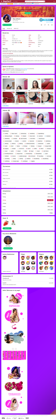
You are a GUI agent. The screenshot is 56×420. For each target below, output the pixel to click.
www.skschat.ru (14, 415)
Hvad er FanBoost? (49, 22)
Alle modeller (3, 3)
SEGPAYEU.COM (25, 415)
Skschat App (36, 3)
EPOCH (20, 415)
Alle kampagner (22, 3)
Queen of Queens (24, 68)
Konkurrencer (29, 3)
